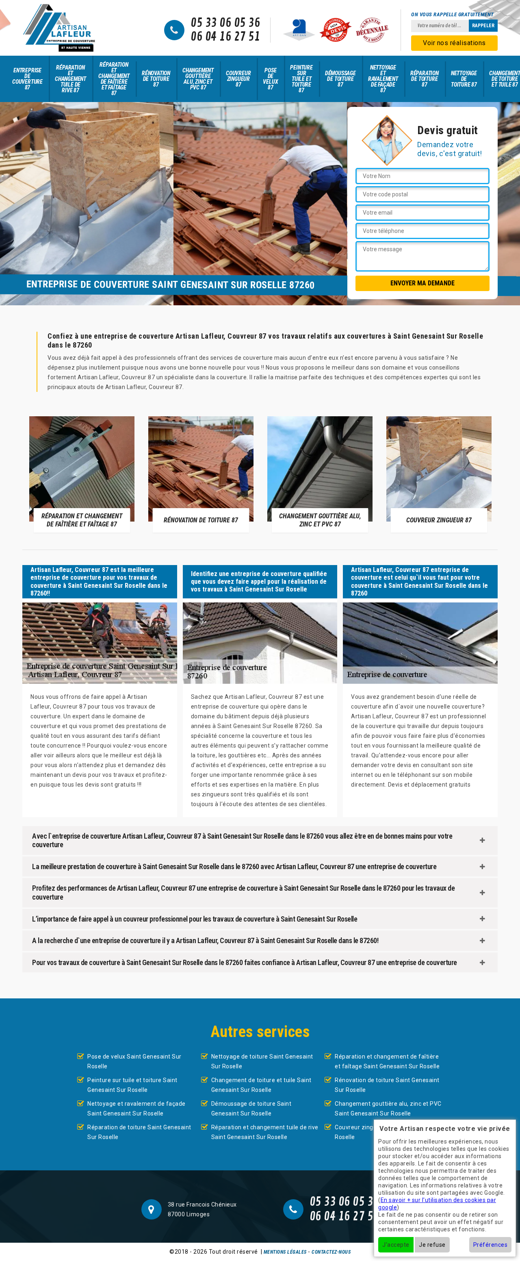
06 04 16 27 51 (225, 37)
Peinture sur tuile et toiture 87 (301, 78)
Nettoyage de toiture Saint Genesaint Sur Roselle (262, 1061)
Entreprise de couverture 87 (27, 79)
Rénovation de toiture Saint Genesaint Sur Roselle (387, 1085)
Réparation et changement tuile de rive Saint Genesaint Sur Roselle (264, 1132)
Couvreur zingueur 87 (238, 79)
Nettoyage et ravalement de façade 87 (383, 78)
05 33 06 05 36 (225, 23)
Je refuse (432, 1244)
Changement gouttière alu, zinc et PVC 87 (198, 79)
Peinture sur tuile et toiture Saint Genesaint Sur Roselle (132, 1085)
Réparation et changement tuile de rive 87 (70, 78)
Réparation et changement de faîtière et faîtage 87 (114, 78)
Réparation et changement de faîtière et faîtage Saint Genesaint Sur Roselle (387, 1061)
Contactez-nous (331, 1252)
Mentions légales (285, 1252)
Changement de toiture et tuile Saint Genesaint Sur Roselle (261, 1085)
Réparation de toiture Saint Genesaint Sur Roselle (139, 1132)
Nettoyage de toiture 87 (464, 79)
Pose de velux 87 (270, 79)
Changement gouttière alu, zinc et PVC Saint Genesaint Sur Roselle (388, 1108)
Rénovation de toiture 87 (156, 79)
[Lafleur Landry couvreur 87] (58, 28)
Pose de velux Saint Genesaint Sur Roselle (134, 1061)
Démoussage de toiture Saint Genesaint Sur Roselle (251, 1108)
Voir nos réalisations (454, 43)
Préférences (490, 1244)
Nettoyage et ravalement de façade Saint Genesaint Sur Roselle (136, 1108)
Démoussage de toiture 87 (340, 79)
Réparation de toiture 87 (424, 79)
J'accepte (396, 1244)
